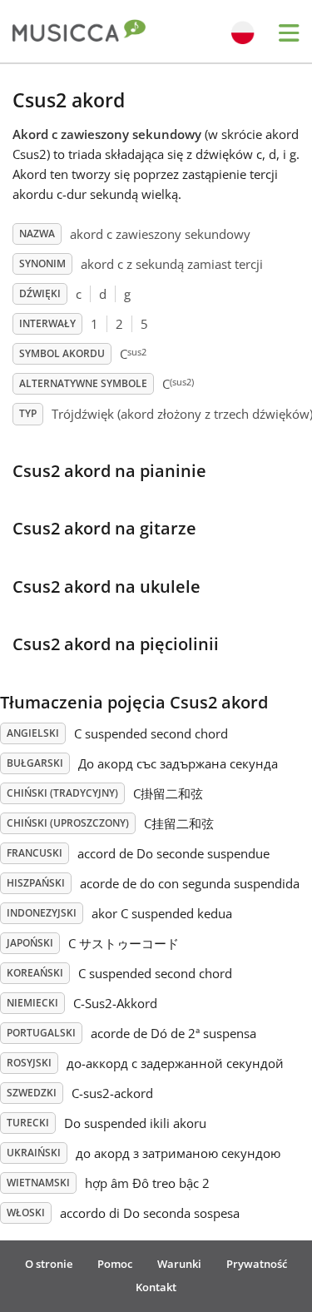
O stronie (48, 1263)
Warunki (179, 1263)
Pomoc (114, 1263)
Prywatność (256, 1263)
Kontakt (156, 1287)
